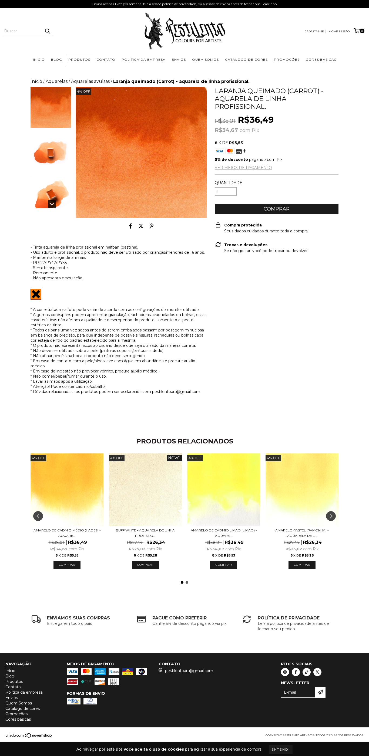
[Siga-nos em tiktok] (307, 672)
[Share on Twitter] (140, 226)
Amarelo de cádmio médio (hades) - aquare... (67, 533)
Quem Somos (205, 59)
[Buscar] (47, 31)
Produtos (79, 59)
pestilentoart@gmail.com (189, 670)
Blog (56, 59)
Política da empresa (144, 59)
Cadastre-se (314, 31)
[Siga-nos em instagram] (285, 672)
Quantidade (228, 182)
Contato (105, 59)
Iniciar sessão (339, 31)
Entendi (280, 749)
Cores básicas (321, 59)
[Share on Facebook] (130, 226)
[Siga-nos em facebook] (296, 672)
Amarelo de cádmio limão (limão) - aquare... (224, 533)
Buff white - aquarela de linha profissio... (145, 533)
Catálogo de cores (246, 59)
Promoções (287, 59)
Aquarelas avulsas (90, 81)
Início (39, 59)
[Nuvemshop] (29, 737)
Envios (179, 59)
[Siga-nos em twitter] (317, 672)
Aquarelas (57, 81)
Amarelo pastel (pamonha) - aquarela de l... (302, 533)
